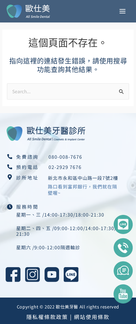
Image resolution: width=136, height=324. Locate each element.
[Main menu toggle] (123, 11)
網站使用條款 (92, 317)
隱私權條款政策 (47, 317)
